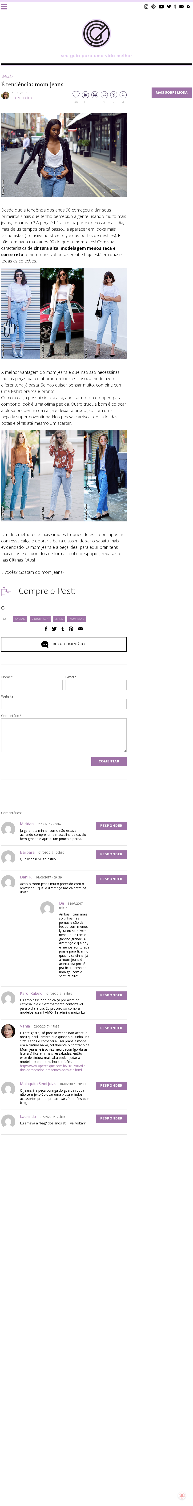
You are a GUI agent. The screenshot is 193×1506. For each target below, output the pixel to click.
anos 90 (20, 619)
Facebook (46, 628)
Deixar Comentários (70, 644)
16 (85, 102)
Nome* (7, 677)
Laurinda (28, 1116)
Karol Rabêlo (31, 993)
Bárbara (27, 852)
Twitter (169, 6)
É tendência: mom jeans (32, 85)
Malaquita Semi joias (38, 1083)
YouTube (161, 6)
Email (80, 628)
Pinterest (153, 6)
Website (7, 697)
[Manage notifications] (182, 1495)
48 (76, 102)
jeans (59, 619)
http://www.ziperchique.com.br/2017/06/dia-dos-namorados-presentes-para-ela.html (53, 1068)
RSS (188, 6)
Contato (181, 6)
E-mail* (70, 677)
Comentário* (11, 716)
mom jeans (77, 619)
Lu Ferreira (22, 98)
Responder (111, 826)
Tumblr (175, 6)
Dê (61, 903)
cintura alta (40, 619)
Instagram (146, 6)
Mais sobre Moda (172, 92)
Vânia (25, 1026)
